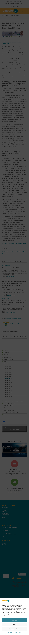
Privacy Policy (18, 632)
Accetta (14, 620)
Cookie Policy (11, 632)
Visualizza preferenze (14, 629)
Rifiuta (14, 624)
